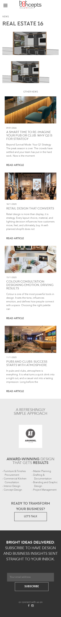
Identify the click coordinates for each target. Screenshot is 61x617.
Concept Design (13, 490)
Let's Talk (30, 516)
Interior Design (12, 486)
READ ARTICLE (15, 165)
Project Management (44, 490)
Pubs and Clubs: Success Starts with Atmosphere (26, 363)
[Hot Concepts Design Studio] (30, 4)
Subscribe (31, 586)
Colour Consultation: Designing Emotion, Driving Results (29, 285)
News (5, 17)
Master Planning (42, 471)
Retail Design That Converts (30, 209)
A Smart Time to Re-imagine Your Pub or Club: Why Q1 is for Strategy (29, 136)
